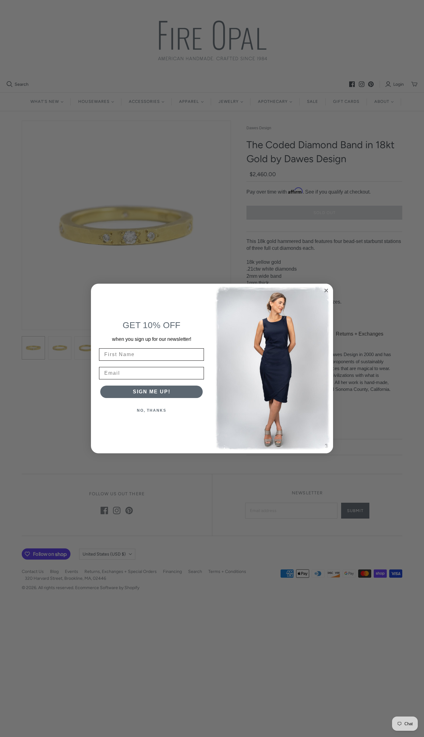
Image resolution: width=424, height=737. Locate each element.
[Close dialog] (326, 290)
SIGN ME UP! (151, 391)
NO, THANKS (151, 410)
